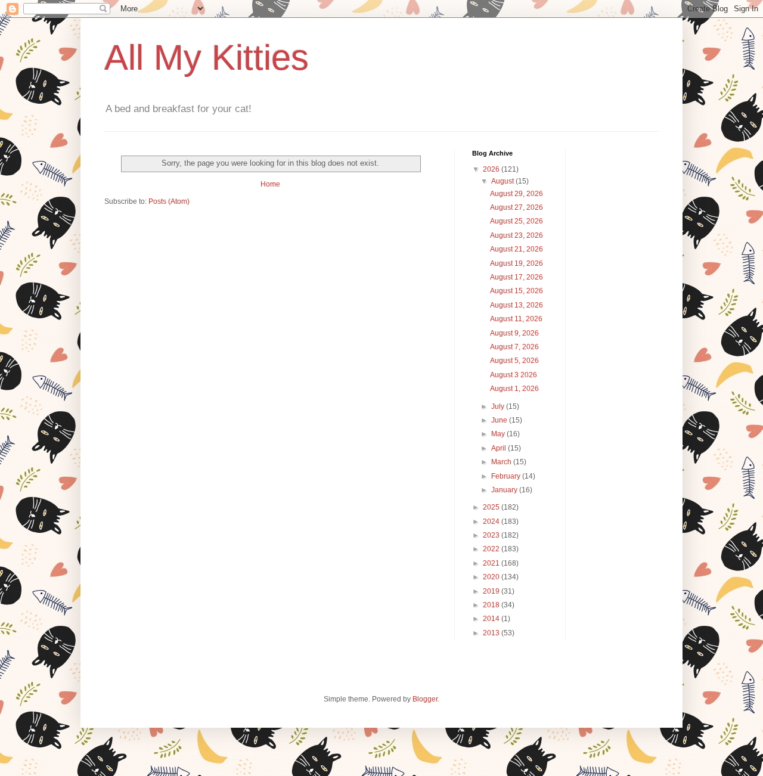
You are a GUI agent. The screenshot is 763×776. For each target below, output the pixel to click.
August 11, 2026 (516, 319)
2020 (492, 577)
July (498, 406)
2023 (492, 535)
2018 (492, 605)
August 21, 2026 (516, 249)
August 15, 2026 (516, 291)
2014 (492, 618)
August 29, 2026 (516, 194)
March (502, 462)
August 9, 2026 (514, 333)
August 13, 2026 (516, 305)
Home (270, 184)
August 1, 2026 (514, 388)
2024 (492, 521)
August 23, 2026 (516, 235)
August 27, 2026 (516, 207)
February (506, 476)
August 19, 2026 (516, 263)
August (503, 181)
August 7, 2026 (514, 347)
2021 (492, 563)
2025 (492, 507)
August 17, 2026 (516, 277)
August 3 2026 (513, 375)
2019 (492, 591)
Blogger (425, 699)
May (499, 434)
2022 (492, 549)
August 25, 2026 (516, 221)
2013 (492, 633)
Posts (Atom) (169, 201)
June (500, 420)
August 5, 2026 (514, 360)
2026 (492, 169)
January (505, 490)
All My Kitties (206, 57)
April (499, 448)
